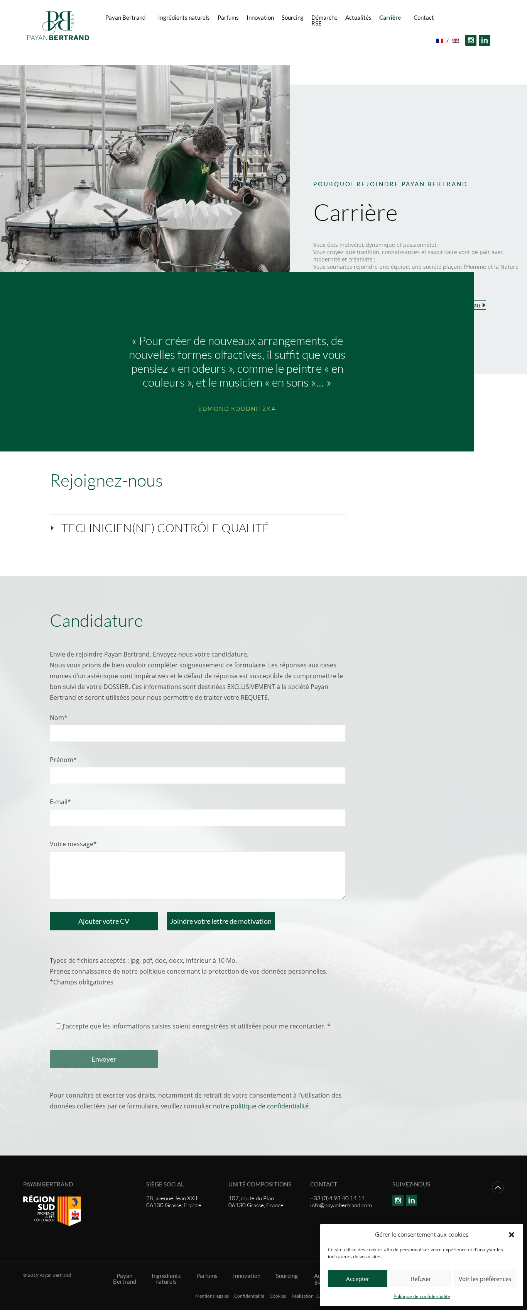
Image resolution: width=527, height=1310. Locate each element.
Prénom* (63, 759)
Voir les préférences (485, 1279)
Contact (424, 17)
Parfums (228, 17)
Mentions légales (212, 1296)
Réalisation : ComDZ (311, 1296)
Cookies (278, 1296)
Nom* (59, 717)
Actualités (358, 17)
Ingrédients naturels (184, 17)
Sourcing (293, 17)
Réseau (277, 40)
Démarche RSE (324, 20)
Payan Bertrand (125, 17)
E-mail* (60, 802)
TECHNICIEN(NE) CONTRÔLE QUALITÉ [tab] (165, 528)
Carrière (390, 17)
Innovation (260, 17)
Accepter (357, 1279)
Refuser (421, 1279)
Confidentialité (249, 1296)
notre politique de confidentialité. (261, 1106)
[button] (511, 1234)
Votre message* (73, 844)
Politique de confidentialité (422, 1296)
